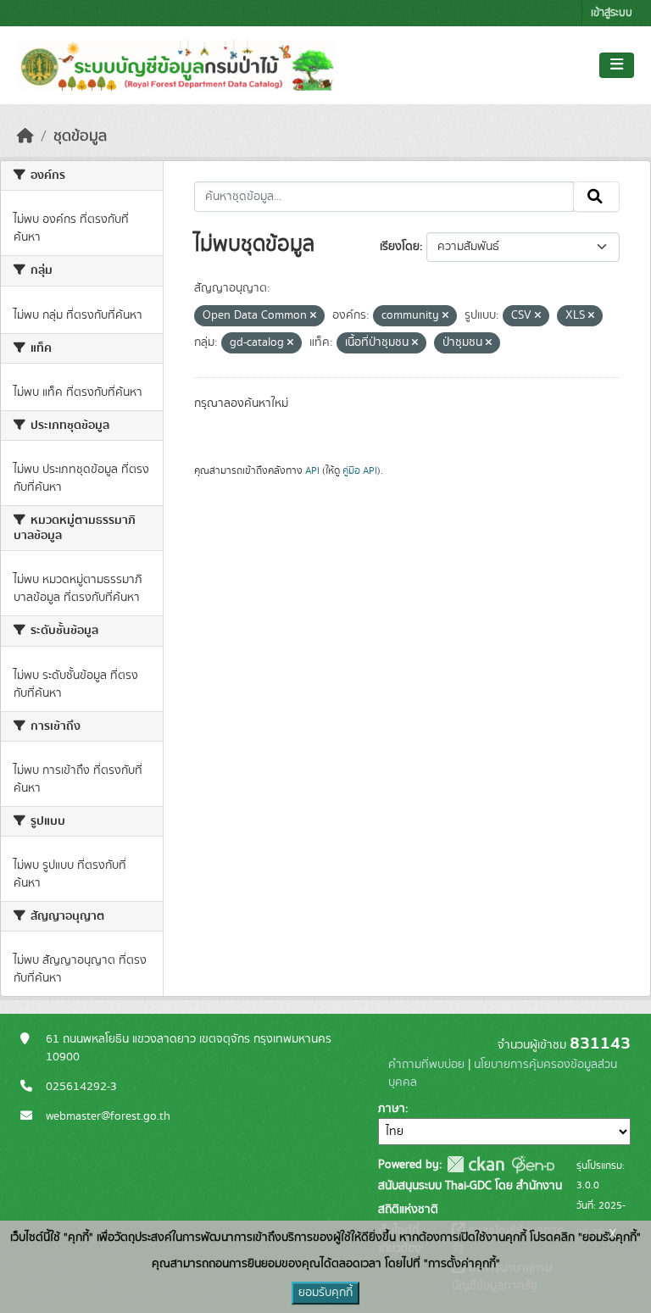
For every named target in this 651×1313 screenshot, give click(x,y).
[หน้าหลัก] (25, 136)
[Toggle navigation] (616, 65)
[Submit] (596, 196)
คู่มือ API (359, 470)
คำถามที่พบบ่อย (426, 1064)
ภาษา (391, 1108)
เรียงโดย (400, 246)
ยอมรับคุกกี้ (325, 1292)
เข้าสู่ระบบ (611, 13)
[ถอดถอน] (313, 316)
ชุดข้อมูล (80, 136)
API (312, 470)
